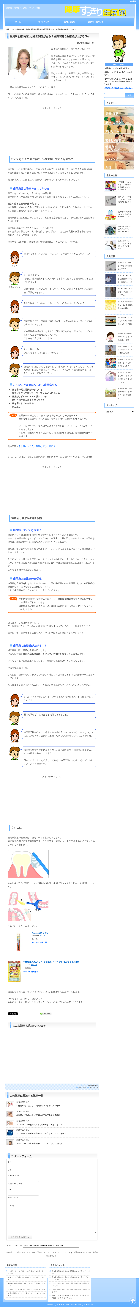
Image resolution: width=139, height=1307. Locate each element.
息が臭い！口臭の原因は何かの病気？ (37, 446)
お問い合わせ (69, 22)
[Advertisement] (52, 129)
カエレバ (42, 935)
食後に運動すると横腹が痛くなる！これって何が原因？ (125, 349)
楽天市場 (43, 942)
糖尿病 (95, 1085)
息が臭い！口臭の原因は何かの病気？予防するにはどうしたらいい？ (34, 1252)
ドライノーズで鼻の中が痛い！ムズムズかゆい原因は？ (40, 1143)
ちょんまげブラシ (40, 933)
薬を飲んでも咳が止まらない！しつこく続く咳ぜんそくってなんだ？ (125, 377)
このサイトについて (95, 22)
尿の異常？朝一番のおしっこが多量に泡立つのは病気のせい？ (125, 306)
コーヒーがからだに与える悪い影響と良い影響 (69, 1283)
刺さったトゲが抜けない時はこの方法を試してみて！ (124, 199)
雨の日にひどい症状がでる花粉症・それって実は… (125, 292)
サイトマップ (43, 22)
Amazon (35, 942)
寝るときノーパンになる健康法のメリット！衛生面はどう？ (125, 279)
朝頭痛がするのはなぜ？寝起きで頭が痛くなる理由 (38, 1115)
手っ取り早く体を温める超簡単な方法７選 (67, 1271)
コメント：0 (93, 1087)
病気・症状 (25, 29)
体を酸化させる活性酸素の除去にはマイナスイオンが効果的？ (125, 393)
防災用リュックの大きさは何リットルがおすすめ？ (124, 229)
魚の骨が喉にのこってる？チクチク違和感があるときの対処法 (125, 322)
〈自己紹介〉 (128, 88)
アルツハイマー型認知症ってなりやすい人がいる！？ (39, 1125)
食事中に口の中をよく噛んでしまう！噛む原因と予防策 (125, 336)
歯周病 (90, 1085)
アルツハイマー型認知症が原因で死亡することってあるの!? (41, 1133)
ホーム (18, 22)
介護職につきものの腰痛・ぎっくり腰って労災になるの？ (125, 363)
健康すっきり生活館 (13, 29)
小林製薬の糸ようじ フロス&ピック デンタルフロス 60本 (51, 962)
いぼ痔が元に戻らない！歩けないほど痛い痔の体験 (38, 1106)
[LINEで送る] (45, 1013)
